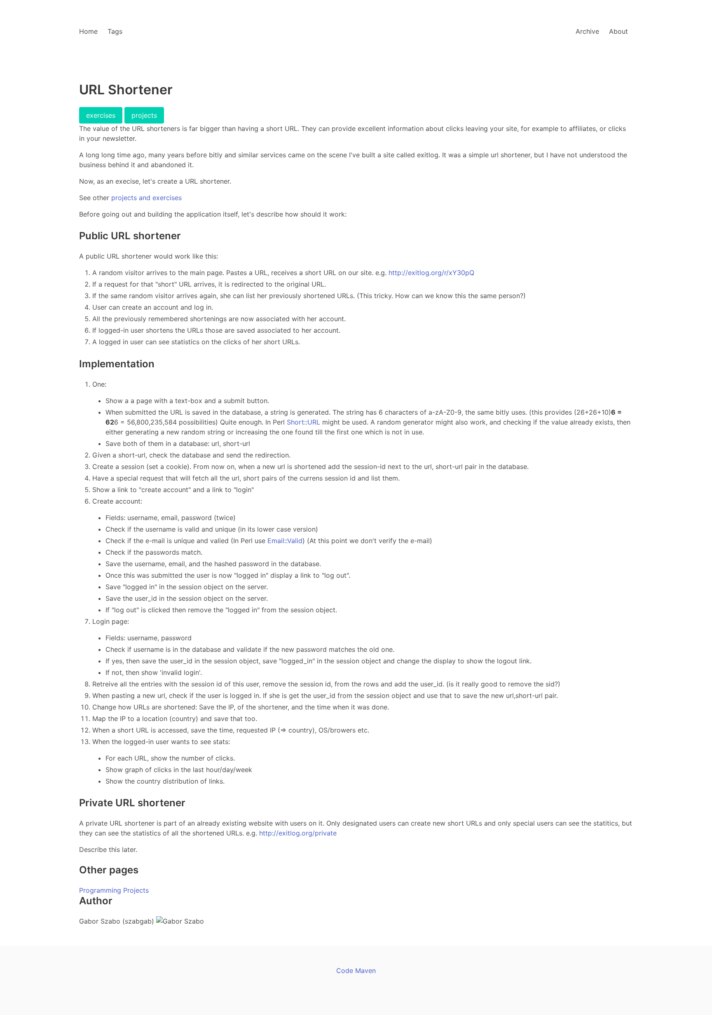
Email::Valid (284, 541)
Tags (115, 31)
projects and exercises (146, 198)
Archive (587, 31)
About (618, 31)
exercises (100, 115)
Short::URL (303, 422)
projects (144, 115)
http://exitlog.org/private (298, 833)
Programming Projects (114, 890)
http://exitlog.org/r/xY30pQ (431, 272)
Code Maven (356, 970)
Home (88, 31)
